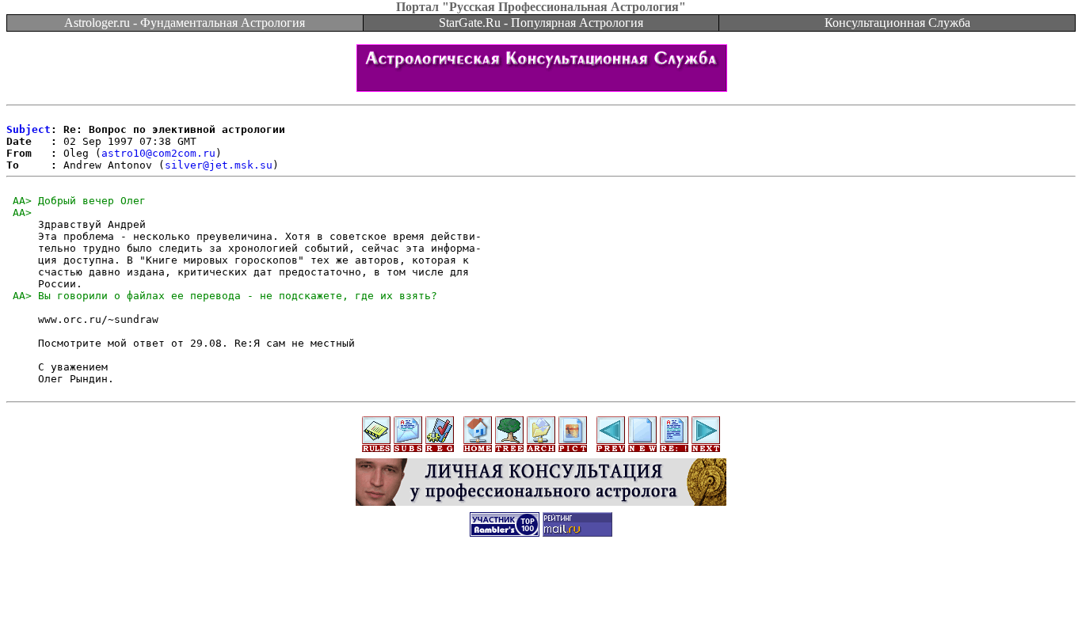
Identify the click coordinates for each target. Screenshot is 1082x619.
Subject (28, 129)
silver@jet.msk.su (218, 165)
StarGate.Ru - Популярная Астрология (541, 22)
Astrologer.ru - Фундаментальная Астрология (184, 22)
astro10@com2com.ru (158, 153)
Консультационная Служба (897, 22)
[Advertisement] (541, 583)
